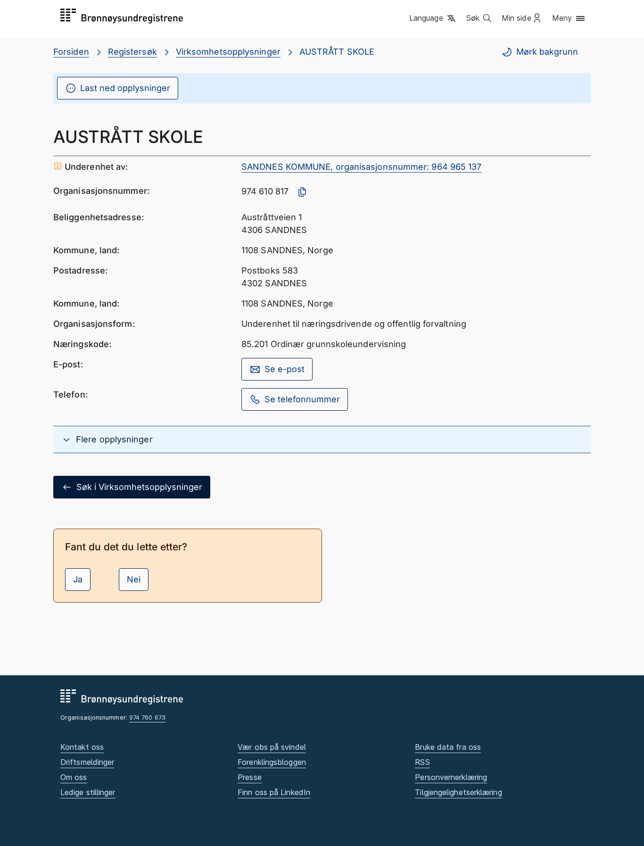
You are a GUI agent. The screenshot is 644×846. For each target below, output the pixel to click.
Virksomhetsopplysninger (228, 52)
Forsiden (71, 52)
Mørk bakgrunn (547, 52)
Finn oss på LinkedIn (274, 792)
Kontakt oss (82, 747)
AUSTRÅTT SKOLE (336, 52)
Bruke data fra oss (448, 747)
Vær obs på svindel (272, 747)
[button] (433, 18)
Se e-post (284, 369)
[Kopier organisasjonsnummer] (302, 192)
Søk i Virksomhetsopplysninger (139, 487)
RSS (422, 762)
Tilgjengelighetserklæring (458, 792)
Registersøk (132, 52)
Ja (78, 579)
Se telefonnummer (302, 399)
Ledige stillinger (88, 792)
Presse (250, 777)
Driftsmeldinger (87, 762)
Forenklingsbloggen (272, 762)
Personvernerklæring (451, 777)
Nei (133, 579)
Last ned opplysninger (125, 88)
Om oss (73, 777)
